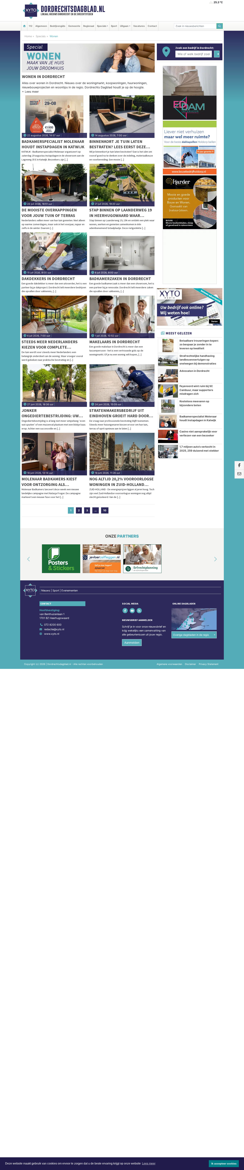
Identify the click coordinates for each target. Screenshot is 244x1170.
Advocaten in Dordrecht (195, 370)
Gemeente (74, 26)
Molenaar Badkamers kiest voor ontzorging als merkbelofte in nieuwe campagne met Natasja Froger (53, 481)
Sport (114, 26)
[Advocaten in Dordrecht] (168, 376)
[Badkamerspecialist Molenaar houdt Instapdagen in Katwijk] (54, 116)
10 (104, 510)
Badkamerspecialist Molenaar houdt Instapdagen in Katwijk (53, 144)
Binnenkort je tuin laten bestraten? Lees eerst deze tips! (117, 144)
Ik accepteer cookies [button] (223, 1163)
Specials (41, 36)
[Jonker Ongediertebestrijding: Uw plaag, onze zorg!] (54, 385)
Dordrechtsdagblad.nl (73, 9)
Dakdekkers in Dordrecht (48, 278)
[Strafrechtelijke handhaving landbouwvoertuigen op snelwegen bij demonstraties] (168, 361)
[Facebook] (125, 610)
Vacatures (139, 26)
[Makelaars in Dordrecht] (122, 317)
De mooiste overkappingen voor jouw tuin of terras (49, 212)
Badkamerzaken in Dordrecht (120, 278)
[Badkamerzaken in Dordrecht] (122, 253)
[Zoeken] (219, 26)
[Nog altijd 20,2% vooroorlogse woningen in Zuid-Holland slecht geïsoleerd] (122, 454)
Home (28, 36)
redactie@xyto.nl (54, 629)
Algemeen (41, 26)
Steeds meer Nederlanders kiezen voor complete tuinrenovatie (50, 344)
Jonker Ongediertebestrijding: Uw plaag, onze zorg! (50, 413)
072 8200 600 (52, 624)
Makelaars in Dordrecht (114, 341)
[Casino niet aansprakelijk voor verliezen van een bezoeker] (168, 436)
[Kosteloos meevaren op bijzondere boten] (168, 406)
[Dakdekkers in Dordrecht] (54, 253)
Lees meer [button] (148, 1163)
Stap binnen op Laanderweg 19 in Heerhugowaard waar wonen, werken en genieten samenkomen (120, 212)
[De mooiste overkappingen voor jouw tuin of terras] (54, 185)
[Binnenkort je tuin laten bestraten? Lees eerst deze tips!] (122, 116)
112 (30, 26)
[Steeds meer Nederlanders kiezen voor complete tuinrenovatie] (54, 317)
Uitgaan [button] (124, 26)
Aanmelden (131, 642)
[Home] (24, 26)
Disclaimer (190, 664)
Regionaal (88, 26)
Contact (152, 26)
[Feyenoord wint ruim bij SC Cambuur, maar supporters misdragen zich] (168, 391)
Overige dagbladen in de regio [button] (191, 634)
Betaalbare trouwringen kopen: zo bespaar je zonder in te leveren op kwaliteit (199, 344)
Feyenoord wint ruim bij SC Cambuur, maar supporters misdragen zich (196, 390)
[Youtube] (132, 610)
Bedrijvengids (57, 26)
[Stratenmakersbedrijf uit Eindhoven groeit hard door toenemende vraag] (122, 385)
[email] (239, 474)
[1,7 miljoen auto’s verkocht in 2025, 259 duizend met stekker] (168, 451)
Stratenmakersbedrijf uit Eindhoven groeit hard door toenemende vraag (119, 413)
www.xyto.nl (51, 633)
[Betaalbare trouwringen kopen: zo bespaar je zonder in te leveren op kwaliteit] (168, 345)
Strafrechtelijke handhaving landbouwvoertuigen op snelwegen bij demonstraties (198, 359)
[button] (30, 92)
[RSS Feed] (139, 610)
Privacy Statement (208, 664)
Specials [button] (101, 26)
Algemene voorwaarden (169, 664)
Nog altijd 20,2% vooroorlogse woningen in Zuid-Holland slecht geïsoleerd (121, 481)
